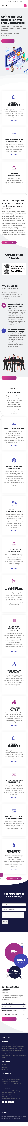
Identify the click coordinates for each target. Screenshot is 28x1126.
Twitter (6, 1102)
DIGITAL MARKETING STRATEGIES (14, 671)
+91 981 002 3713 (10, 1096)
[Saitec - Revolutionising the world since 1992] (5, 6)
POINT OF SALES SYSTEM (14, 428)
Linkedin (12, 1102)
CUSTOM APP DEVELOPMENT (14, 104)
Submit (5, 922)
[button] (3, 269)
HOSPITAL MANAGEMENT (14, 175)
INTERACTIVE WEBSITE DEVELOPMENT (14, 781)
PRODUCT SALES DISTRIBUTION (14, 550)
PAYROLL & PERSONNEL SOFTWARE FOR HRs (14, 140)
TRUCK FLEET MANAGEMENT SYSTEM (14, 511)
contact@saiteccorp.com (14, 1)
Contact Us (4, 1069)
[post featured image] (14, 97)
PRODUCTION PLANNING (14, 709)
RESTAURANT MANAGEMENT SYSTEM (14, 588)
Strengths (4, 1066)
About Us (4, 1068)
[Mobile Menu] (25, 5)
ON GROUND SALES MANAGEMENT (14, 467)
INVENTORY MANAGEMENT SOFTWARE (14, 629)
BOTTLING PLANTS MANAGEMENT (14, 852)
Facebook (3, 1102)
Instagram (9, 1102)
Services (3, 1064)
